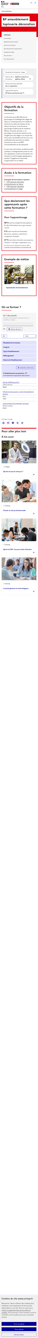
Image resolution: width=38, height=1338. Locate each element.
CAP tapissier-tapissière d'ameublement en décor (14, 183)
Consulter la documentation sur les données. (16, 247)
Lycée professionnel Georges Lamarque (16, 403)
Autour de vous (16, 329)
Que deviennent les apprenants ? (13, 48)
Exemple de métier (9, 52)
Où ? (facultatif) (10, 315)
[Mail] (8, 423)
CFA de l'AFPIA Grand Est (11, 382)
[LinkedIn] (13, 423)
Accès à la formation (10, 45)
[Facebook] (22, 423)
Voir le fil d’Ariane (6, 11)
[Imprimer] (3, 423)
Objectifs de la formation (11, 42)
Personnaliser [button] (19, 1335)
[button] (19, 343)
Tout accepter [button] (19, 1324)
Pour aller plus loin (9, 59)
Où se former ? (8, 55)
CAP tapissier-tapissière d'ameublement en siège (14, 187)
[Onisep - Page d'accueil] (14, 4)
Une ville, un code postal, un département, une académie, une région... (16, 319)
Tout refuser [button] (19, 1329)
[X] (17, 423)
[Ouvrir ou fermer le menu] (35, 2)
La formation (7, 38)
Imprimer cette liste (26, 368)
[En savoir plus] (30, 79)
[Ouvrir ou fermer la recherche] (31, 2)
